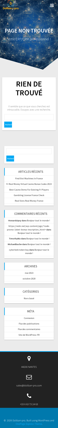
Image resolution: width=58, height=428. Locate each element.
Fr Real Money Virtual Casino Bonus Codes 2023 (29, 184)
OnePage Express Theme (29, 423)
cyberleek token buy (19, 249)
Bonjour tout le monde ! (38, 220)
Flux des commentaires (29, 329)
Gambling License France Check (29, 195)
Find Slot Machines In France (29, 178)
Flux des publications (29, 323)
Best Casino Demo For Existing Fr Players (29, 189)
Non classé (29, 298)
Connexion (29, 318)
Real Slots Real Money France (29, 200)
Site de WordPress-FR (29, 334)
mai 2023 (29, 272)
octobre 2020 (29, 278)
